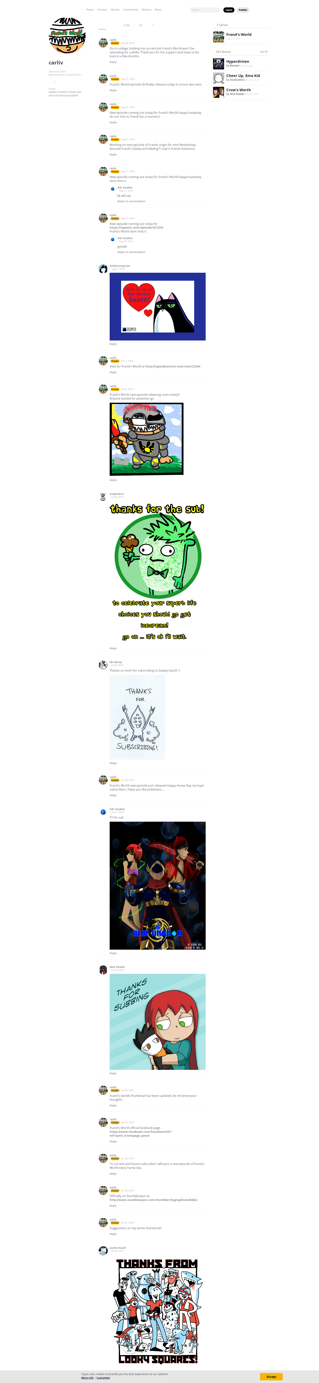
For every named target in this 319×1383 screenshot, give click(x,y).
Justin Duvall (118, 1248)
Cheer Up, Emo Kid (243, 75)
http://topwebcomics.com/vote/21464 (172, 366)
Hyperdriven (237, 61)
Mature (146, 9)
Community (130, 9)
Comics (102, 9)
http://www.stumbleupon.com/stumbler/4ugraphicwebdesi (153, 1200)
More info (87, 1377)
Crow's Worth (238, 89)
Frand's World (239, 34)
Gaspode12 (117, 494)
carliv (113, 40)
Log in (229, 9)
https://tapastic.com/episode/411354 (136, 227)
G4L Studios (125, 187)
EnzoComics (237, 79)
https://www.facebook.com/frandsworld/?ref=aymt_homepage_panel (141, 1134)
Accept (271, 1377)
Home (90, 9)
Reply (113, 62)
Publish (243, 9)
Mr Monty (116, 662)
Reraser (235, 65)
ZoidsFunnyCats (120, 266)
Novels (115, 9)
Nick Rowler (117, 967)
